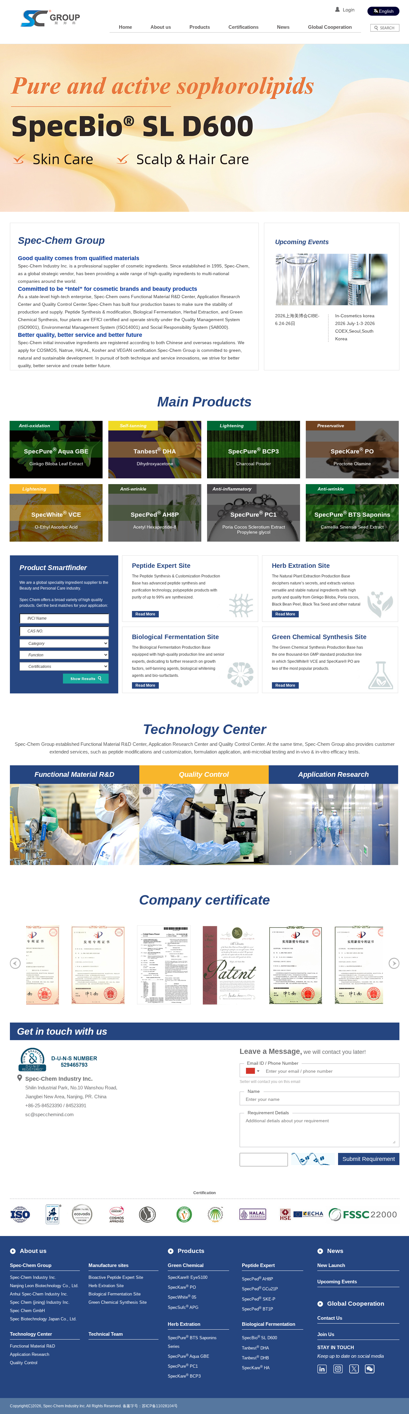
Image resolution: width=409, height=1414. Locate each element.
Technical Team (106, 1334)
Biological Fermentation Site (115, 1294)
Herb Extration (184, 1324)
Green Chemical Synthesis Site (118, 1302)
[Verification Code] (313, 1159)
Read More (145, 614)
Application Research (29, 1354)
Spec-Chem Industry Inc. (33, 1277)
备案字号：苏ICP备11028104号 (150, 1406)
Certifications (243, 27)
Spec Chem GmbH (27, 1310)
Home (125, 27)
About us (160, 27)
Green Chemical (186, 1265)
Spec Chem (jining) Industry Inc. (40, 1302)
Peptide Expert (258, 1265)
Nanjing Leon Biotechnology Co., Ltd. (44, 1285)
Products (199, 27)
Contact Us (329, 1318)
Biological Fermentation (268, 1324)
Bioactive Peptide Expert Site (116, 1277)
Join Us (325, 1334)
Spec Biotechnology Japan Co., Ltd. (43, 1319)
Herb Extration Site (106, 1285)
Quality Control (23, 1362)
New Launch (331, 1265)
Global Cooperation (330, 27)
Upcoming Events (337, 1281)
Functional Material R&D (32, 1346)
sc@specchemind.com (49, 1114)
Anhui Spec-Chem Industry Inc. (39, 1294)
